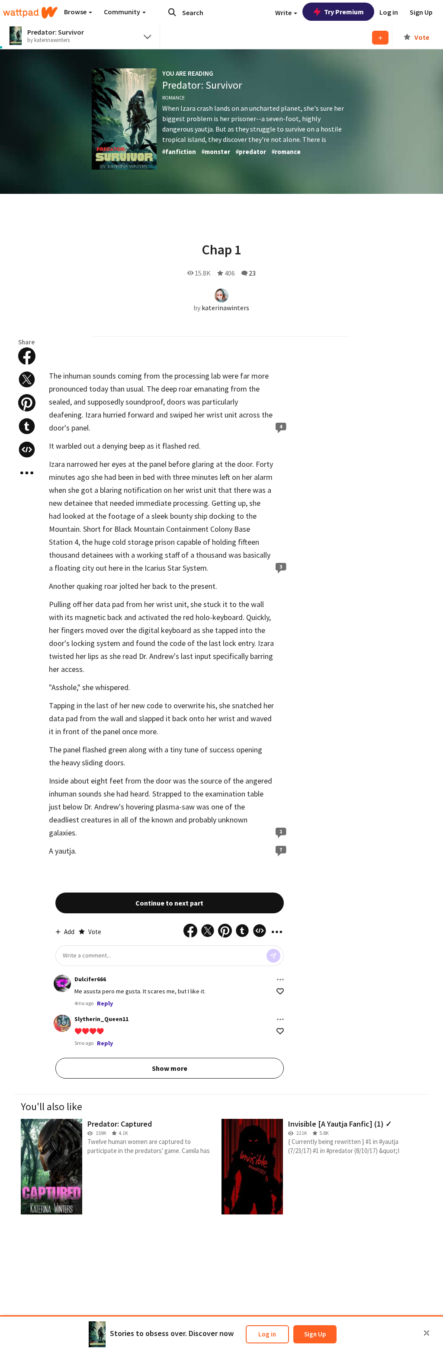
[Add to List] (380, 38)
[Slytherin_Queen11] (62, 1023)
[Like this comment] (280, 991)
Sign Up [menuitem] (421, 12)
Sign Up (315, 1334)
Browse (76, 11)
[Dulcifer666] (62, 983)
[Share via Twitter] (26, 379)
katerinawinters (225, 307)
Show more (169, 1068)
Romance (173, 97)
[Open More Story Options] (26, 473)
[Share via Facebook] (26, 356)
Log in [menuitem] (388, 12)
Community (122, 11)
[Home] (30, 12)
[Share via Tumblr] (26, 426)
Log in (267, 1334)
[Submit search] (172, 12)
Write (284, 12)
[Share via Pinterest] (26, 402)
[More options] (280, 979)
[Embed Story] (26, 449)
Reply (105, 1003)
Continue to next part (169, 903)
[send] (273, 956)
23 (252, 273)
